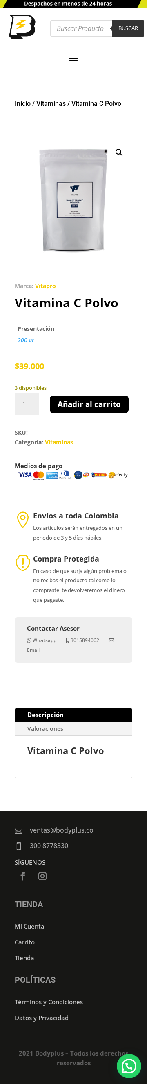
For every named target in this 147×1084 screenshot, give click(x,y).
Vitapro (45, 286)
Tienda (24, 958)
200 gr (26, 340)
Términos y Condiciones (49, 1002)
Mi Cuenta (30, 926)
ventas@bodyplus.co (62, 830)
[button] (119, 152)
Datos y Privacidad (42, 1018)
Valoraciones (45, 728)
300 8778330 (49, 845)
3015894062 (85, 640)
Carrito (25, 942)
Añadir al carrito (89, 404)
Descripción (45, 714)
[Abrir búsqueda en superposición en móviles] (97, 28)
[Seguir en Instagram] (42, 876)
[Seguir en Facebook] (23, 876)
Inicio (23, 103)
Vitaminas (51, 103)
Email (33, 650)
